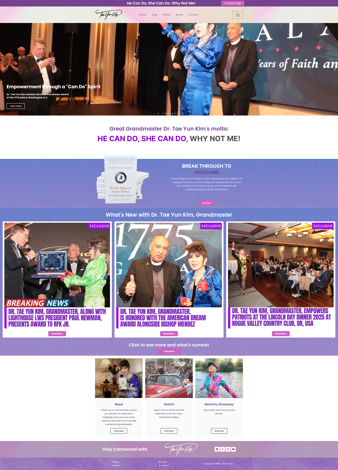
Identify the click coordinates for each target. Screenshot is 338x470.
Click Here (119, 431)
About (143, 14)
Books (179, 14)
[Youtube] (233, 449)
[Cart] (237, 15)
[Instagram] (228, 449)
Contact (194, 14)
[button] (3, 69)
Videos (167, 14)
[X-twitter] (222, 449)
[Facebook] (217, 449)
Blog (154, 14)
